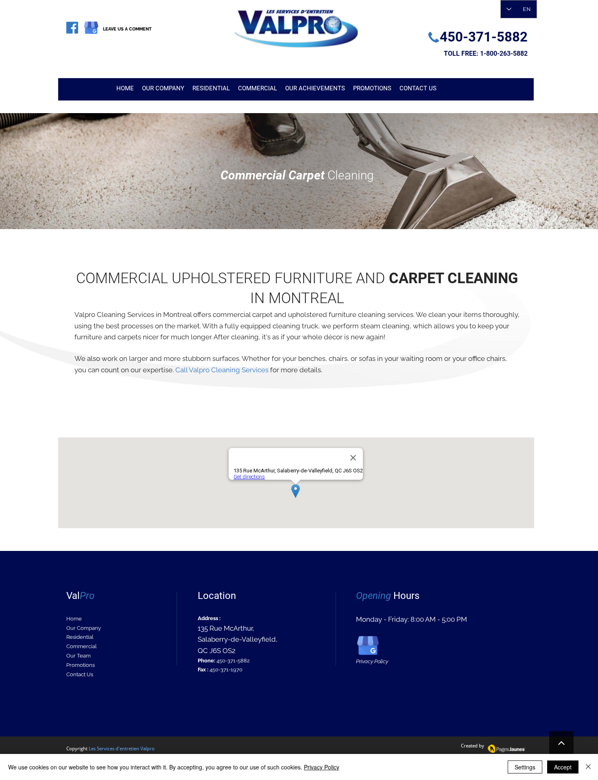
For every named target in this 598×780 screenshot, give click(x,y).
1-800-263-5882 (504, 53)
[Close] (588, 766)
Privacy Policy (321, 767)
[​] (72, 28)
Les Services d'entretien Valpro (122, 749)
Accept (563, 767)
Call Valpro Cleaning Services (221, 370)
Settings (525, 767)
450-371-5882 (233, 661)
